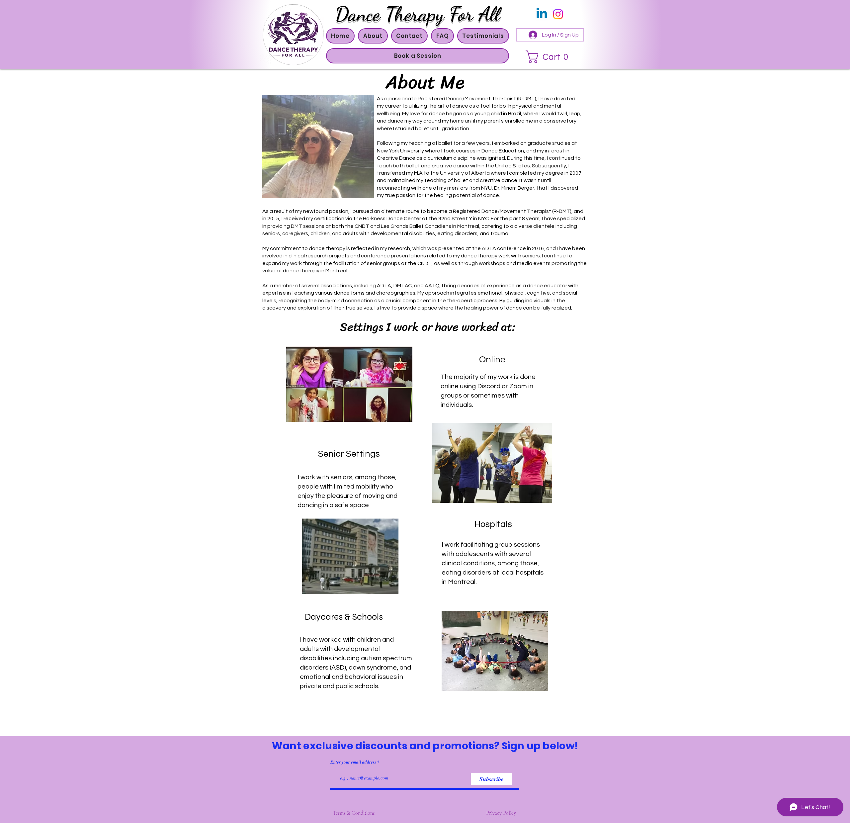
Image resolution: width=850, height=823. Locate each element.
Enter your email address (353, 762)
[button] (372, 36)
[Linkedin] (541, 14)
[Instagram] (558, 14)
